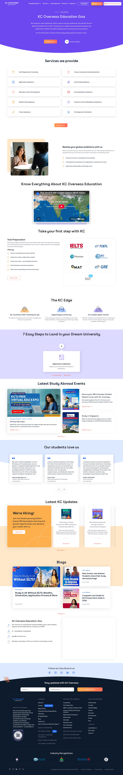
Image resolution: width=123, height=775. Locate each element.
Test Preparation (68, 705)
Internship (66, 720)
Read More (68, 543)
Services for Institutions (72, 731)
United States (92, 702)
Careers (40, 705)
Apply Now (19, 532)
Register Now (14, 430)
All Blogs (61, 613)
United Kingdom (92, 708)
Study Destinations (95, 699)
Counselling (66, 702)
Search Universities (45, 728)
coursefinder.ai (92, 728)
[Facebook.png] (49, 674)
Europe (90, 718)
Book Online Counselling (47, 740)
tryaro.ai (90, 733)
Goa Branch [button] (64, 12)
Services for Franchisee (72, 738)
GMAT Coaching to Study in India (72, 708)
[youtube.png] (73, 674)
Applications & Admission (70, 714)
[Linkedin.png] (67, 674)
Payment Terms (109, 769)
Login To (91, 724)
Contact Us (41, 721)
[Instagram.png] (55, 674)
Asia (89, 720)
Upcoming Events (44, 731)
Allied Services (67, 727)
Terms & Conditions (86, 769)
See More (61, 436)
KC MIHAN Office (43, 716)
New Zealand (92, 715)
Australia (91, 713)
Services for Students (71, 699)
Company (41, 699)
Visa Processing (67, 725)
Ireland (90, 710)
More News (60, 550)
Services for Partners (71, 734)
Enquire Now (51, 41)
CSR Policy (41, 713)
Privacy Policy (98, 769)
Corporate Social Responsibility (47, 711)
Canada (90, 705)
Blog (39, 719)
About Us (40, 702)
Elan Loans (91, 730)
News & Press (42, 708)
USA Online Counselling (46, 743)
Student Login (97, 3)
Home (57, 12)
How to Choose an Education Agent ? (48, 724)
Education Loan (67, 722)
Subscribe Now (90, 689)
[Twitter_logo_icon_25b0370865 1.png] (61, 674)
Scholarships (66, 717)
